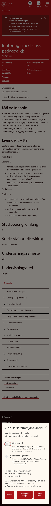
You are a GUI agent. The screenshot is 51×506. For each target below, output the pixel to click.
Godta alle (39, 495)
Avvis (9, 495)
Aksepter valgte (24, 495)
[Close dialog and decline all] (45, 426)
